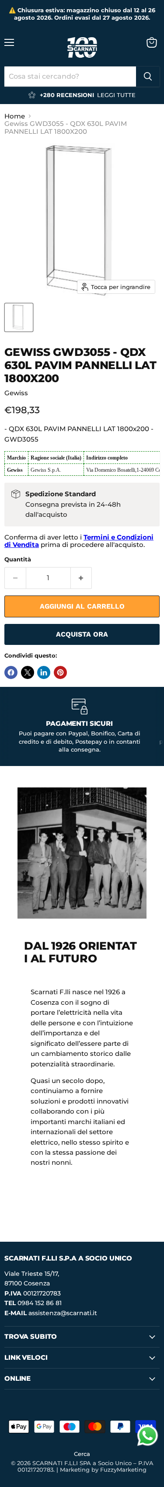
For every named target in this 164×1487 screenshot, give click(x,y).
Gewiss (16, 393)
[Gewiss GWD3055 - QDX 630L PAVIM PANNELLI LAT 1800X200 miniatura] (19, 317)
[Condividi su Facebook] (10, 672)
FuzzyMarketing (123, 1469)
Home (14, 116)
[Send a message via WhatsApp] (148, 1436)
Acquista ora (82, 634)
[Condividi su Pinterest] (60, 672)
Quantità (17, 559)
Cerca (82, 1453)
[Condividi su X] (27, 672)
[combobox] (70, 76)
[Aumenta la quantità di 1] (81, 578)
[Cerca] (148, 76)
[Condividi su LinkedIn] (43, 672)
